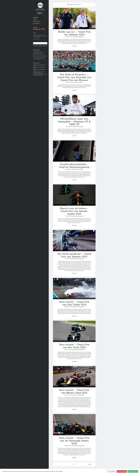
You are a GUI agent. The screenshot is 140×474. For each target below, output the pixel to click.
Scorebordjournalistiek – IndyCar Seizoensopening (74, 151)
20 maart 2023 (81, 215)
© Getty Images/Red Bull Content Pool (74, 28)
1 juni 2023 (81, 82)
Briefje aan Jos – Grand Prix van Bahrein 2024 (39, 55)
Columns (34, 19)
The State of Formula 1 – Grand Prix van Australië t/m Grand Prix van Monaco (74, 61)
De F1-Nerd (40, 9)
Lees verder (74, 45)
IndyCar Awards (36, 23)
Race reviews (35, 17)
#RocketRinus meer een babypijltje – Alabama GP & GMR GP (74, 105)
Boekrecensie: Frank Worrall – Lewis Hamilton (40, 56)
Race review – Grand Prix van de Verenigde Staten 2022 (74, 424)
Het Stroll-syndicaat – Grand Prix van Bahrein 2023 (74, 240)
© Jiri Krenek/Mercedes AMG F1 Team (74, 341)
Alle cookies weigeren (122, 471)
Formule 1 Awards (36, 21)
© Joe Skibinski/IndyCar (74, 160)
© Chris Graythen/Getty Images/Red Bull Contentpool (74, 71)
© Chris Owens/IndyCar (74, 115)
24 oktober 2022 (81, 445)
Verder (89, 464)
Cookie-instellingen (111, 471)
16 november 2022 (80, 349)
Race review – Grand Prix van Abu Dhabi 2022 (74, 288)
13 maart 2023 (81, 258)
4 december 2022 (80, 306)
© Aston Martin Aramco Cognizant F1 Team (74, 250)
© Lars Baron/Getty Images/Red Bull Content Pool (74, 204)
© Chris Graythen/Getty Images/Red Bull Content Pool (74, 386)
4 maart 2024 (80, 36)
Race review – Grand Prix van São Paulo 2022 (74, 331)
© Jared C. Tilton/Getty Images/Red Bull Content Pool (74, 434)
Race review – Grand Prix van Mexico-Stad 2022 (74, 376)
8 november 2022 (80, 394)
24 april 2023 (80, 169)
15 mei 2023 (80, 126)
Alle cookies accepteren (132, 471)
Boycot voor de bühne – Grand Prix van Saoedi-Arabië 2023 (74, 195)
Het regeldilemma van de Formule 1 (38, 51)
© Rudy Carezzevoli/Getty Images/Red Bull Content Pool (74, 298)
